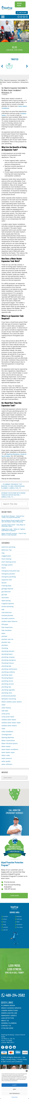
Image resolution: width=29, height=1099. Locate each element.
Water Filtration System (10, 743)
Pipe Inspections (7, 627)
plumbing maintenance (9, 669)
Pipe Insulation (7, 630)
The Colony (20, 927)
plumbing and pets (8, 651)
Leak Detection (7, 612)
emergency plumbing (9, 577)
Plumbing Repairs (7, 678)
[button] (26, 1071)
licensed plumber (7, 615)
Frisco (4, 922)
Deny (14, 1089)
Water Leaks (6, 755)
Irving (4, 924)
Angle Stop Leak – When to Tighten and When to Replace (13, 529)
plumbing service (7, 681)
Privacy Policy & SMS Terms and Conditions (14, 1060)
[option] (9, 67)
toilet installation (7, 731)
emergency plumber (8, 574)
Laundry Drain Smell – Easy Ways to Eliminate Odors (13, 525)
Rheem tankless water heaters (12, 702)
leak (3, 609)
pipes (3, 633)
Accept (14, 1085)
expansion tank (7, 580)
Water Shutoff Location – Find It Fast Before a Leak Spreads (14, 534)
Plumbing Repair (8, 1005)
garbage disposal (7, 589)
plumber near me (7, 639)
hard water (5, 597)
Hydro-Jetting (6, 600)
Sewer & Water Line (9, 1013)
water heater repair (8, 752)
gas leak (4, 594)
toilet (3, 728)
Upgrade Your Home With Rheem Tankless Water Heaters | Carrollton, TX (13, 495)
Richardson (19, 924)
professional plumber (9, 696)
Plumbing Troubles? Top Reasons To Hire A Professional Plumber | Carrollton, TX (13, 486)
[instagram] (21, 17)
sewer (3, 705)
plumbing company (8, 657)
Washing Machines (8, 737)
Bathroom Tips (7, 550)
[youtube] (27, 17)
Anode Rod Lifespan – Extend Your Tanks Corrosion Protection (13, 516)
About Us (5, 1021)
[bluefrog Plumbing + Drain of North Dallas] (6, 8)
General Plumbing (9, 1023)
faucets (4, 583)
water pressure (7, 758)
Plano (18, 922)
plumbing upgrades (8, 690)
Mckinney (19, 916)
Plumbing (5, 648)
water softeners (7, 764)
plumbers (5, 645)
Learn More (14, 895)
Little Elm (5, 930)
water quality (6, 761)
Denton (5, 919)
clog (3, 553)
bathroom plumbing (8, 547)
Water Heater (6, 746)
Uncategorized (6, 734)
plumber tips (6, 642)
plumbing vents (7, 693)
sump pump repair (8, 717)
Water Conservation (8, 740)
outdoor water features (9, 621)
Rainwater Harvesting (9, 699)
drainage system (7, 565)
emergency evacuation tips (11, 571)
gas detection (6, 592)
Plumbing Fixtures (8, 663)
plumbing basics (7, 654)
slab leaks (5, 711)
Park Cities (19, 919)
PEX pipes (5, 624)
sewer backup (6, 708)
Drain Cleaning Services (11, 1008)
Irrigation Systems (8, 603)
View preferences (14, 1093)
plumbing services (8, 684)
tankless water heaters (9, 725)
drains (4, 568)
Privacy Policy (14, 1097)
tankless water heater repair (11, 723)
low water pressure (8, 618)
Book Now (19, 4)
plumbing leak (6, 666)
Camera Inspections (9, 1010)
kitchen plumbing (7, 606)
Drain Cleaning (6, 559)
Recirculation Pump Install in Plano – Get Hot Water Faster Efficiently (14, 521)
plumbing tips (6, 687)
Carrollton (5, 916)
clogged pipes (6, 556)
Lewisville (5, 927)
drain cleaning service (9, 562)
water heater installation (10, 749)
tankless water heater (9, 720)
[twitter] (18, 17)
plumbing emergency (9, 660)
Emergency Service (9, 1015)
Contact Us (6, 1026)
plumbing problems (8, 672)
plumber (4, 636)
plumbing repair (7, 675)
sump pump (6, 714)
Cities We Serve (7, 1028)
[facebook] (24, 17)
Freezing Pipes (6, 586)
